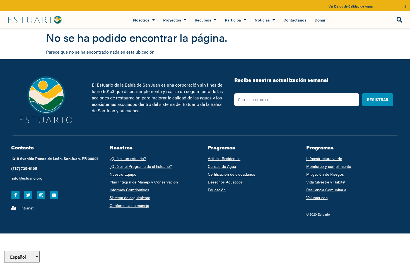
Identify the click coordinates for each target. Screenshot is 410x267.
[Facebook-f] (15, 195)
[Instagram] (41, 195)
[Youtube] (54, 195)
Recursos (203, 20)
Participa (233, 20)
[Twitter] (28, 195)
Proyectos (172, 20)
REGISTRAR (377, 99)
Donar (320, 20)
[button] (399, 20)
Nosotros (141, 20)
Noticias (262, 20)
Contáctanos (294, 20)
